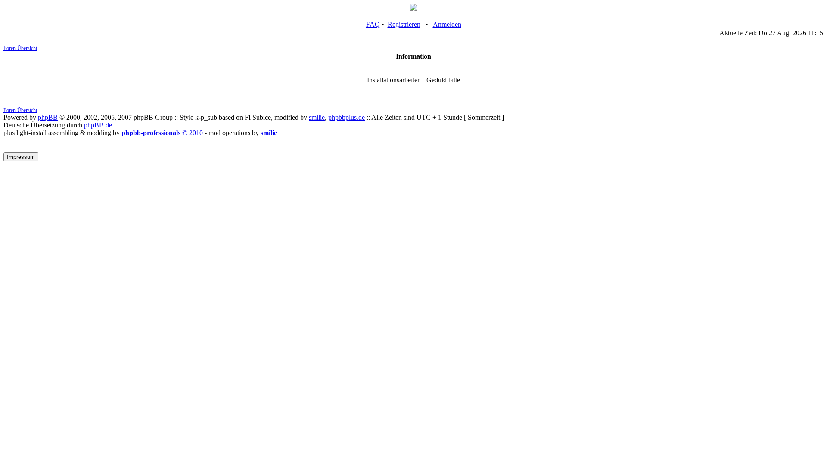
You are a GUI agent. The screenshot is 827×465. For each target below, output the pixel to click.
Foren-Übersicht (20, 48)
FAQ (373, 24)
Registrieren (404, 24)
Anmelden (447, 24)
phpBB (48, 117)
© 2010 (162, 132)
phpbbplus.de (346, 117)
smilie (317, 117)
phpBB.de (98, 125)
